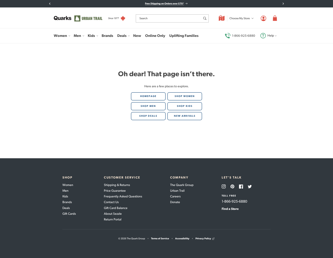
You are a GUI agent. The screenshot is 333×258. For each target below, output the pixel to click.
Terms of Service (160, 238)
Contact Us (111, 202)
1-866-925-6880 (243, 36)
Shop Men (148, 106)
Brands (67, 202)
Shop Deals (148, 115)
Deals (66, 208)
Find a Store (230, 209)
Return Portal (112, 219)
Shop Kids (185, 106)
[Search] (204, 18)
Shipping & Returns (117, 185)
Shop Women (185, 96)
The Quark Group (182, 185)
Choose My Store (239, 18)
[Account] (263, 18)
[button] (275, 18)
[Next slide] (283, 3)
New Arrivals (184, 115)
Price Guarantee (115, 191)
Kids (65, 196)
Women (67, 185)
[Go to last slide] (50, 3)
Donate (175, 202)
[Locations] (221, 18)
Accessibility (182, 238)
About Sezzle (113, 214)
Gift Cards (69, 214)
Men (65, 191)
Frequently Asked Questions (123, 196)
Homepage (148, 96)
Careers (175, 196)
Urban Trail (177, 191)
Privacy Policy (203, 238)
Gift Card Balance (115, 208)
